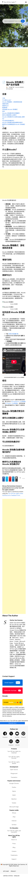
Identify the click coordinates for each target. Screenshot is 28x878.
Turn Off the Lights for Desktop (14, 752)
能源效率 (4, 107)
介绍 (3, 98)
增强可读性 (5, 104)
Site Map (6, 871)
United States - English (11, 876)
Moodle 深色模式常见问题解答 (11, 113)
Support (14, 859)
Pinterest (23, 737)
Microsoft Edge (14, 807)
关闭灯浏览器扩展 (13, 334)
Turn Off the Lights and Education (14, 831)
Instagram (10, 745)
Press (14, 843)
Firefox (14, 787)
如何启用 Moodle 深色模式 (10, 109)
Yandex (14, 803)
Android (14, 820)
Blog (14, 847)
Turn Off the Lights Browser (14, 757)
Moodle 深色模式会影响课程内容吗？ (12, 122)
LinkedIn (17, 745)
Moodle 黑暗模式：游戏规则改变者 (12, 102)
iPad (14, 817)
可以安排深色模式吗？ (8, 120)
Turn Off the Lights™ (10, 2)
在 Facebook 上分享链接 (18, 401)
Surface (14, 824)
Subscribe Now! (12, 723)
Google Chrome (14, 783)
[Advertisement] (14, 63)
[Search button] (23, 21)
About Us (14, 839)
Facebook (5, 737)
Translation (14, 777)
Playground (14, 773)
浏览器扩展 (11, 87)
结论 (3, 111)
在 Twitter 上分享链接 (11, 403)
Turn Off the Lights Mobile (14, 762)
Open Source (14, 769)
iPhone (14, 813)
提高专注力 (5, 105)
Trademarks (14, 855)
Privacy (13, 871)
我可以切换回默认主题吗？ (9, 115)
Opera (14, 791)
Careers (14, 851)
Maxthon (14, 799)
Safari (14, 795)
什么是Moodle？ (7, 100)
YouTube (17, 737)
